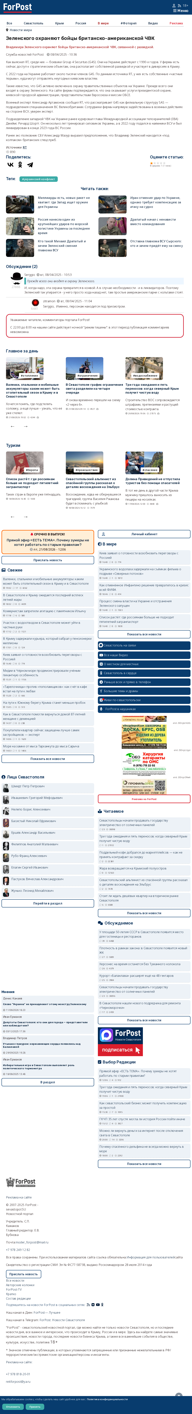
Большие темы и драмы (121, 691)
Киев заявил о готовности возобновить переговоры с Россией (42, 657)
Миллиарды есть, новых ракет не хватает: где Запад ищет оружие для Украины (64, 202)
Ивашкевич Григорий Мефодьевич (37, 798)
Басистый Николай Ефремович (33, 821)
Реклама (176, 23)
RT (25, 147)
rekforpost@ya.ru (18, 1382)
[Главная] (18, 6)
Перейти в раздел (47, 903)
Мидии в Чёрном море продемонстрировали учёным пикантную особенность (41, 673)
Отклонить (13, 1406)
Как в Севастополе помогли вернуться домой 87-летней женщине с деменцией (44, 716)
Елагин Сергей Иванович (29, 867)
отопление (30, 375)
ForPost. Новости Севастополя (62, 1320)
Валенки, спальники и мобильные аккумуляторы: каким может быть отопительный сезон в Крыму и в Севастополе (33, 390)
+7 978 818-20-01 (18, 1374)
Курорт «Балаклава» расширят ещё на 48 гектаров (136, 976)
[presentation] (12, 425)
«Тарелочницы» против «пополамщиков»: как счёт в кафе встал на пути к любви (45, 689)
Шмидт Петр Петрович (28, 786)
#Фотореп (128, 23)
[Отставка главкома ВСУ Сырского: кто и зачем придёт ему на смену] (112, 241)
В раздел (47, 1082)
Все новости (15, 1280)
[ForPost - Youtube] (97, 1305)
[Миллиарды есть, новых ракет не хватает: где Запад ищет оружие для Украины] (20, 198)
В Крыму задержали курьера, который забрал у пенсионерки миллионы (47, 640)
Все (9, 23)
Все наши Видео (116, 655)
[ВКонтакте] (10, 164)
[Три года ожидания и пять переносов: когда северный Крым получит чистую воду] (144, 359)
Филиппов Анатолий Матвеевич (34, 844)
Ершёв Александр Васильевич (33, 832)
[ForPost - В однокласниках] (102, 1305)
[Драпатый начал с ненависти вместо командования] (112, 219)
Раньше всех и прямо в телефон (127, 682)
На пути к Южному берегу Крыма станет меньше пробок (44, 703)
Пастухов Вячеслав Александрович (37, 879)
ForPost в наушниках (120, 709)
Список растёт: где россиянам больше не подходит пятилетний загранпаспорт (32, 483)
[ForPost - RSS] (88, 1305)
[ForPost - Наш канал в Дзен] (105, 1305)
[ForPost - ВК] (93, 1305)
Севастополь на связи (120, 645)
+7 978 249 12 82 (18, 1250)
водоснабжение (146, 375)
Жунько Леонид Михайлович (32, 891)
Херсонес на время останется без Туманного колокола (139, 964)
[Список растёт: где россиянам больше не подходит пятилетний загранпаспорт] (25, 454)
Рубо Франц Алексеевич (29, 856)
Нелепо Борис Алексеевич (30, 809)
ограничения (88, 375)
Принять (34, 1406)
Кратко (11, 1294)
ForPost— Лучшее (47, 1312)
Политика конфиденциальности (107, 1399)
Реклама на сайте (19, 1197)
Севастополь (33, 23)
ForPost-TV (14, 1289)
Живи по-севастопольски (122, 700)
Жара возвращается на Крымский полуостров (132, 868)
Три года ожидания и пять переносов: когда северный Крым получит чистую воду (152, 388)
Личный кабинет (144, 534)
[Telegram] (30, 164)
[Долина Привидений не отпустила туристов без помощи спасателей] (144, 454)
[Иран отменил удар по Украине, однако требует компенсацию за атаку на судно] (112, 198)
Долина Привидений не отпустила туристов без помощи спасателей (152, 481)
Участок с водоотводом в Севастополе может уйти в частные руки (41, 625)
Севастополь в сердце (120, 673)
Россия (81, 23)
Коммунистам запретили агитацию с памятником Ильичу (44, 611)
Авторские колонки (20, 1285)
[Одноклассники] (20, 164)
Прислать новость (48, 560)
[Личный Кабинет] (174, 6)
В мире (103, 23)
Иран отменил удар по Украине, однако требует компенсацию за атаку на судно (155, 202)
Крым (59, 23)
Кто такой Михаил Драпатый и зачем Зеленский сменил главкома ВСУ (62, 245)
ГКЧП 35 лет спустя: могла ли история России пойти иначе (142, 1119)
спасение (151, 470)
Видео (153, 23)
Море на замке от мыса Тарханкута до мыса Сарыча (41, 746)
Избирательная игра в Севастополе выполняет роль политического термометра (38, 1067)
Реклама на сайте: (19, 1362)
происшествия (87, 470)
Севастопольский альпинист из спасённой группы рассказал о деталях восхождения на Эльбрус (93, 483)
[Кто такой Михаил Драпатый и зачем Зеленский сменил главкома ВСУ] (20, 241)
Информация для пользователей (151, 1257)
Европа (33, 470)
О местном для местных (121, 664)
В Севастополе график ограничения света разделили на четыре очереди (94, 388)
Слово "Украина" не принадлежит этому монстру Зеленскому (44, 1004)
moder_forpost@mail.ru (32, 1242)
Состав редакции (18, 1298)
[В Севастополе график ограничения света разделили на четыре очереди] (84, 359)
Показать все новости (48, 759)
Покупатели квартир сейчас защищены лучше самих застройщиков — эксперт (41, 732)
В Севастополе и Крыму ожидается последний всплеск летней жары (43, 597)
